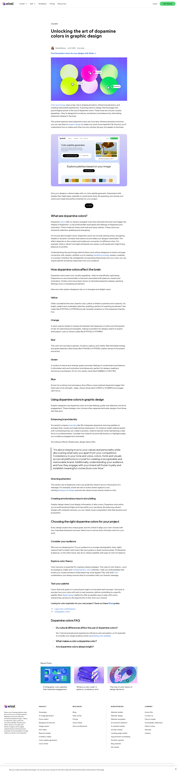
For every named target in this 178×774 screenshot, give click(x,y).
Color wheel (43, 744)
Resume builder (45, 733)
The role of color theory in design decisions (121, 688)
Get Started (167, 4)
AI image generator (46, 716)
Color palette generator (48, 740)
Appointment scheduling (120, 737)
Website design (117, 716)
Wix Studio (115, 747)
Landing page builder (119, 733)
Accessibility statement (154, 723)
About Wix (149, 712)
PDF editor (43, 730)
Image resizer (44, 726)
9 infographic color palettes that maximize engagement (55, 688)
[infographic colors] (56, 675)
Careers (148, 733)
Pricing (52, 4)
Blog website (116, 744)
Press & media (150, 719)
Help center (77, 716)
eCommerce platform (119, 723)
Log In (155, 4)
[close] (176, 769)
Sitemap (148, 730)
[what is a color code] (89, 675)
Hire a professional (80, 726)
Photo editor (44, 719)
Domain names (116, 730)
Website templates (118, 719)
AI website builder (118, 726)
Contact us (149, 716)
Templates (42, 4)
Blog (74, 712)
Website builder (117, 712)
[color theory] (122, 675)
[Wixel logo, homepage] (8, 3)
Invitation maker (45, 737)
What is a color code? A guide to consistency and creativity (87, 688)
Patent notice (150, 726)
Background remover (47, 723)
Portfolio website (117, 740)
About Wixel (77, 723)
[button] (89, 628)
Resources (62, 4)
